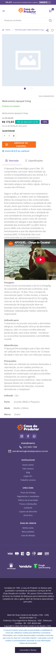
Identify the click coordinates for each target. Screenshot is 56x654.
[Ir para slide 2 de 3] (28, 89)
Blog (28, 472)
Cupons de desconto (28, 511)
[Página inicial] (27, 11)
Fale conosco (28, 468)
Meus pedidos (28, 531)
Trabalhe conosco (28, 480)
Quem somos (28, 465)
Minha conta (28, 528)
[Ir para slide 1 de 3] (25, 89)
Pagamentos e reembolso (28, 496)
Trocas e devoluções (28, 504)
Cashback (28, 507)
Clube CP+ (28, 476)
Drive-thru (28, 515)
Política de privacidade (28, 500)
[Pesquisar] (50, 20)
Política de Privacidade (28, 643)
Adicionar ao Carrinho (21, 144)
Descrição (14, 160)
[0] (50, 11)
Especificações (36, 160)
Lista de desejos (28, 535)
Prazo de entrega (28, 492)
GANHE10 (43, 2)
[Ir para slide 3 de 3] (31, 89)
